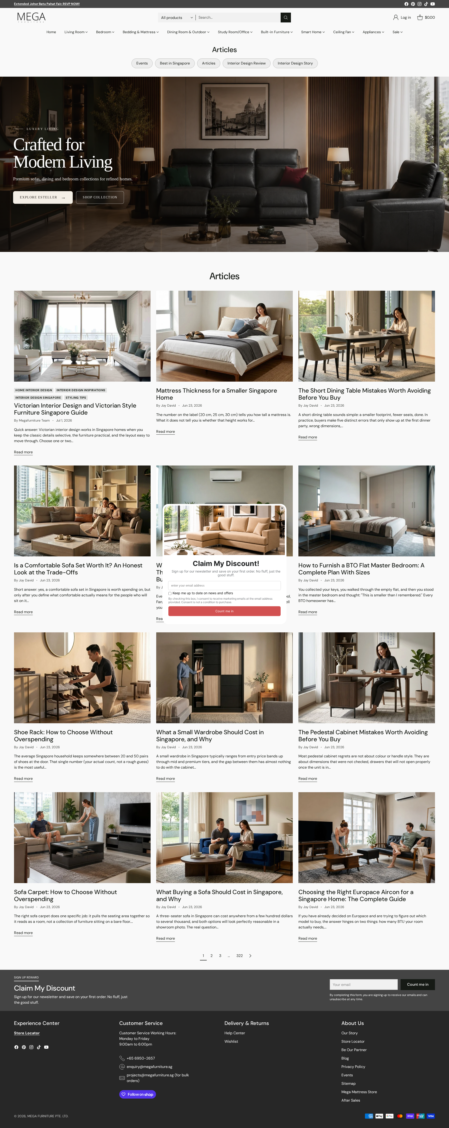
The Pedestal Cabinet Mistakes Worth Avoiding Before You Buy (363, 735)
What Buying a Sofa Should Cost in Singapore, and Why (219, 895)
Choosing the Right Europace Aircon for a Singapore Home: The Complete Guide (355, 895)
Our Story (349, 1033)
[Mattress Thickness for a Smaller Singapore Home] (224, 336)
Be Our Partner (354, 1049)
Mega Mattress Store (359, 1091)
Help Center (234, 1033)
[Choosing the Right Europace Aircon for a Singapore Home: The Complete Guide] (366, 837)
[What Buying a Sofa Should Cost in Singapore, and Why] (224, 837)
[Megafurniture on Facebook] (406, 5)
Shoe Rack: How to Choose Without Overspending (63, 735)
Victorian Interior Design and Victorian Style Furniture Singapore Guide (75, 408)
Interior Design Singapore (38, 398)
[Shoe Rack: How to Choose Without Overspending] (82, 677)
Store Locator (353, 1041)
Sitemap (348, 1083)
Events (347, 1075)
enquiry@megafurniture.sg (149, 1066)
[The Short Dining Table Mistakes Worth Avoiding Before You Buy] (366, 336)
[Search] (286, 17)
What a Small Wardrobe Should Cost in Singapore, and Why (210, 735)
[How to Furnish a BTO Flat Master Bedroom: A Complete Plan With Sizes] (366, 511)
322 (239, 955)
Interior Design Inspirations (81, 390)
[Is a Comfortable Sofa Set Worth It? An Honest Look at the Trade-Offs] (82, 511)
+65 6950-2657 (141, 1058)
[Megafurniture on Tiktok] (426, 5)
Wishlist (231, 1041)
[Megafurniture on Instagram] (419, 5)
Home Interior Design (33, 390)
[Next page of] (250, 955)
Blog (345, 1058)
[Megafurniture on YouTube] (432, 5)
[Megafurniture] (31, 17)
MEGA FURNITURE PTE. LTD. (48, 1116)
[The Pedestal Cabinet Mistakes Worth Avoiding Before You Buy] (366, 677)
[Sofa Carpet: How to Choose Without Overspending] (82, 837)
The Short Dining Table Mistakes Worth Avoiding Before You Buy (364, 394)
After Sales (350, 1100)
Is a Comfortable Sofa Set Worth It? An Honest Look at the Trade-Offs (78, 568)
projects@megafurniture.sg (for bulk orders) (158, 1078)
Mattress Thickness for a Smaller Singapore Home (216, 394)
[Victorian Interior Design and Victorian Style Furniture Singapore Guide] (82, 336)
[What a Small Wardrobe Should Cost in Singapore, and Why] (224, 677)
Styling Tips (76, 398)
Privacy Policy (353, 1066)
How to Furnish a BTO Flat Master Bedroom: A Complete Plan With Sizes (361, 568)
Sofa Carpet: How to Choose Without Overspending (65, 895)
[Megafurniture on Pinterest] (413, 5)
